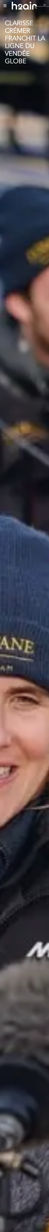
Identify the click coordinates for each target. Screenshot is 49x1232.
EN (44, 5)
